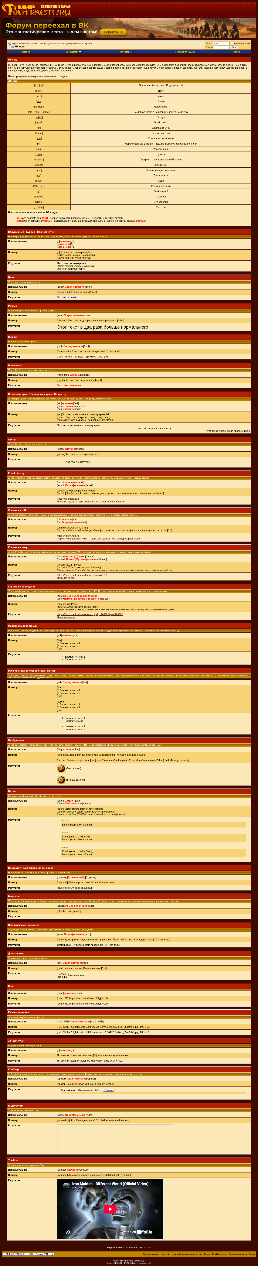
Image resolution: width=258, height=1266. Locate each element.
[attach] (39, 164)
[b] (34, 85)
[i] (39, 85)
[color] (38, 90)
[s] (38, 191)
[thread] (39, 133)
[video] (38, 201)
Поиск (236, 52)
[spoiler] (38, 196)
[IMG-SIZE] (38, 186)
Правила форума (238, 1254)
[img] (39, 149)
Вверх (252, 1254)
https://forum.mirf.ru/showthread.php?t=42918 (82, 575)
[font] (39, 101)
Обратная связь (151, 1254)
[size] (39, 96)
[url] (39, 127)
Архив (207, 1254)
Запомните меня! (242, 44)
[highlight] (38, 106)
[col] (38, 175)
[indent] (39, 117)
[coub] (38, 180)
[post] (39, 138)
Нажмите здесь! (66, 578)
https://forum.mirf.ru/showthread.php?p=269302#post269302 (90, 614)
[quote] (38, 154)
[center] (46, 112)
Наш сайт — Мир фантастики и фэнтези (181, 1254)
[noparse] (39, 159)
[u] (42, 85)
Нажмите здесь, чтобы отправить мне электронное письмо (90, 501)
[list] (38, 143)
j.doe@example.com (68, 498)
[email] (38, 122)
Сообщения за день (185, 52)
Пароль (209, 47)
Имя (207, 43)
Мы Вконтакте (219, 1254)
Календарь (125, 52)
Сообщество (72, 52)
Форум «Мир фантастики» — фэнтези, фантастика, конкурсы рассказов (46, 44)
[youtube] (39, 207)
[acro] (39, 170)
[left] (30, 112)
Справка (88, 44)
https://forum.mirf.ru (68, 535)
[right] (37, 112)
